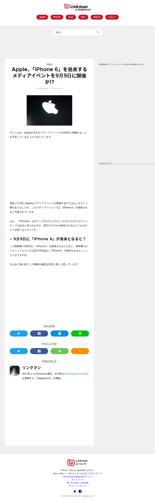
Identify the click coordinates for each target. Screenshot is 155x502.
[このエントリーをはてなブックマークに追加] (60, 333)
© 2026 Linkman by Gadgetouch (77, 496)
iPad (70, 17)
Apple (42, 17)
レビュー (112, 17)
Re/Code (14, 132)
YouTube (84, 373)
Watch (96, 17)
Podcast (71, 373)
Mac (83, 17)
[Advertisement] (77, 47)
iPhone (57, 17)
